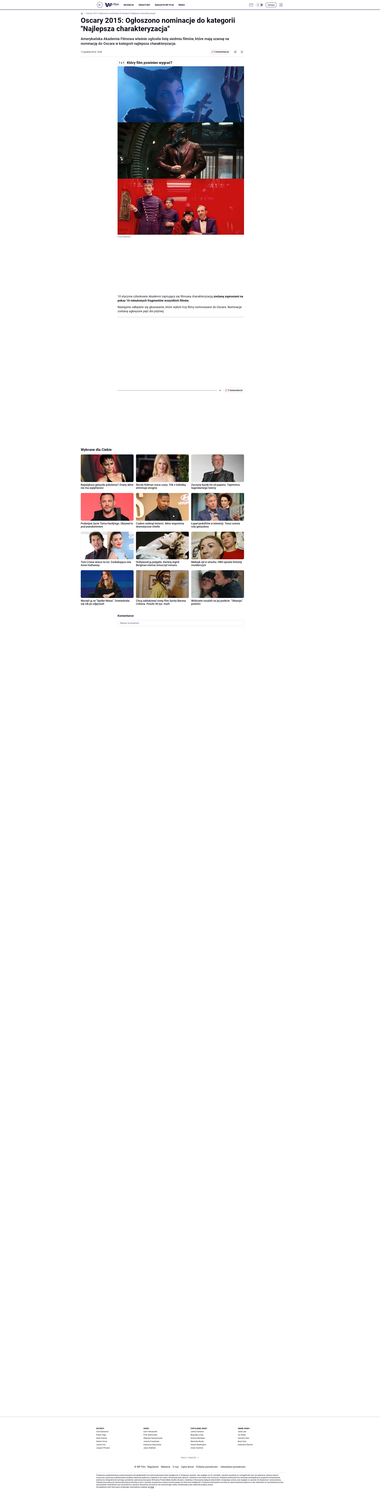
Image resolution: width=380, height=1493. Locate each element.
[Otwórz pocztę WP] (251, 5)
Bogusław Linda (197, 1435)
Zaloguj (271, 5)
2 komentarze (221, 51)
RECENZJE (129, 5)
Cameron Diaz (243, 1438)
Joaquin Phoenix (103, 1448)
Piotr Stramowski (150, 1435)
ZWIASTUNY (144, 5)
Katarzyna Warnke (245, 1445)
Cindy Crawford (197, 1448)
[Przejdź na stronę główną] (100, 7)
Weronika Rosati (197, 1441)
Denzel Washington (198, 1445)
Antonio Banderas (198, 1438)
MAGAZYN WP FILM (164, 5)
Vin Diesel (242, 1435)
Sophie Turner (101, 1441)
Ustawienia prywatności (232, 1466)
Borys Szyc (242, 1441)
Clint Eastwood (102, 1432)
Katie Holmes (101, 1438)
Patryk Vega (101, 1435)
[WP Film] (114, 5)
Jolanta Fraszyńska (151, 1441)
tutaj (152, 1487)
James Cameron (197, 1432)
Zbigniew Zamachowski (152, 1438)
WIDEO (181, 5)
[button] (259, 5)
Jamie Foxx (101, 1445)
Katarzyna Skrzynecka (152, 1445)
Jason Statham (149, 1448)
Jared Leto (242, 1432)
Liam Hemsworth (150, 1432)
